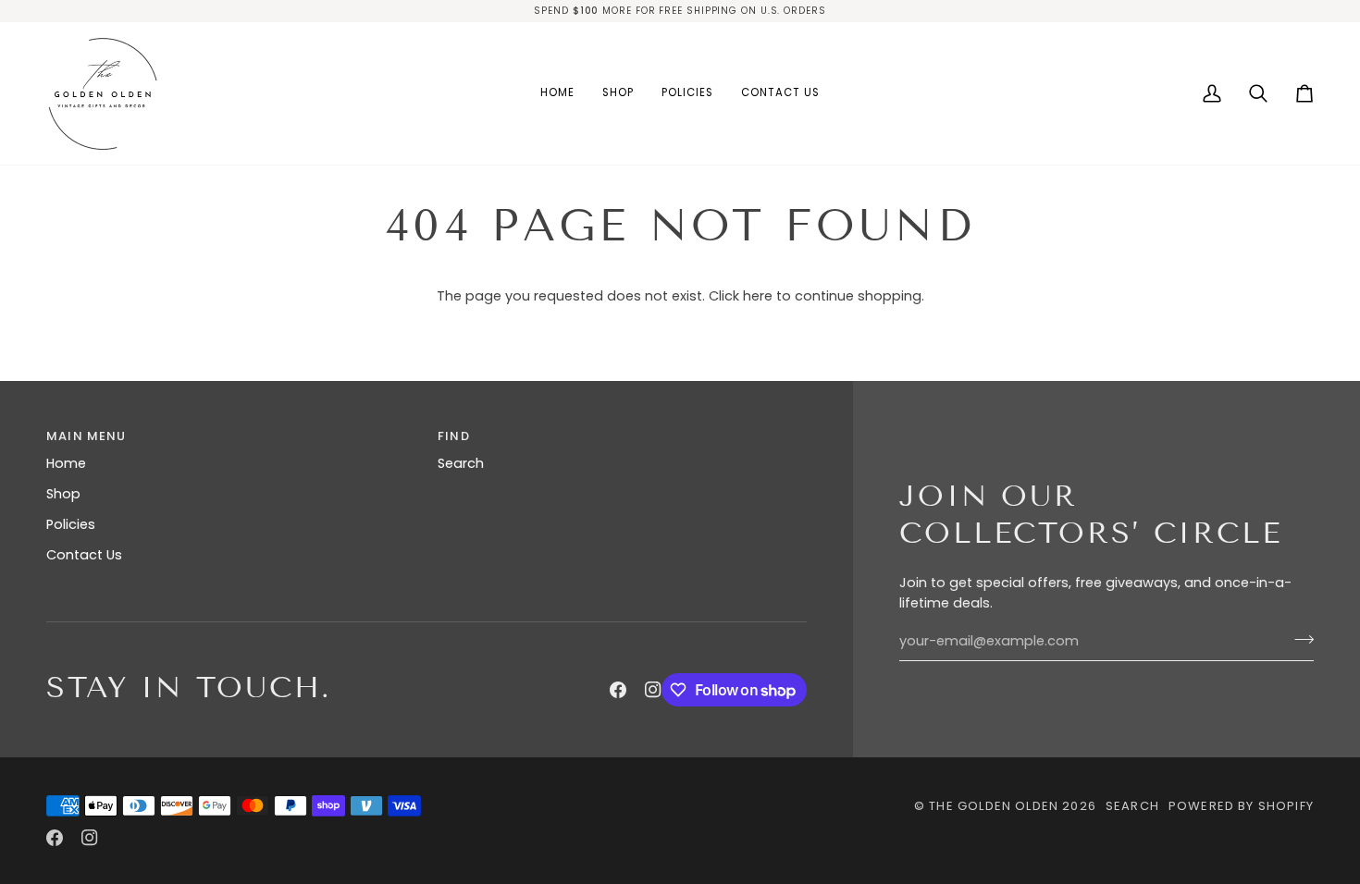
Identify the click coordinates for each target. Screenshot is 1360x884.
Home (66, 463)
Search (461, 463)
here (758, 296)
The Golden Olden (993, 806)
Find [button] (454, 436)
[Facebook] (618, 689)
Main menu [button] (86, 436)
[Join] (1298, 639)
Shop (63, 494)
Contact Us (84, 555)
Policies (70, 524)
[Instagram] (653, 689)
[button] (618, 93)
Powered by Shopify (1241, 806)
